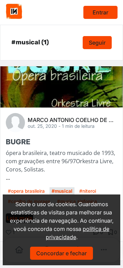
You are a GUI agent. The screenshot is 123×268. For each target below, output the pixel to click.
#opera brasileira (26, 191)
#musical (62, 191)
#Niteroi (87, 191)
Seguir (97, 42)
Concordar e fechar (61, 253)
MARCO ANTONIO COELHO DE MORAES (72, 119)
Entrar (100, 12)
